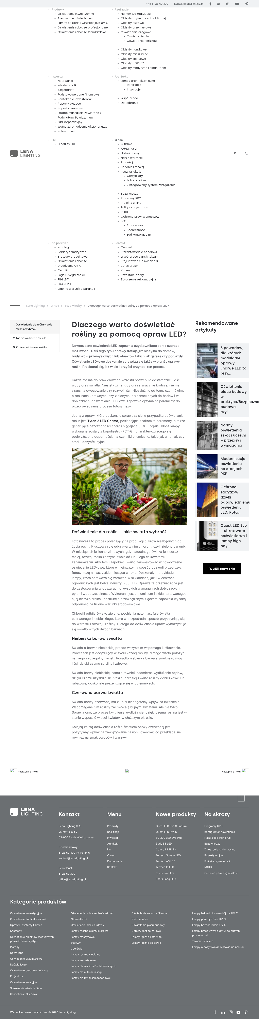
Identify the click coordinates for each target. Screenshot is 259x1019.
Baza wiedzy (212, 843)
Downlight (16, 952)
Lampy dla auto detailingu (87, 972)
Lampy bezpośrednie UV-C (209, 925)
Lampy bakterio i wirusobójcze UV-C (215, 913)
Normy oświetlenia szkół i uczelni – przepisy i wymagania (233, 435)
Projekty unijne (213, 855)
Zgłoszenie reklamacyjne (219, 849)
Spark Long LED (166, 878)
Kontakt (112, 867)
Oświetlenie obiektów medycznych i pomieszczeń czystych (32, 939)
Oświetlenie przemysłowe (26, 958)
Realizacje (113, 831)
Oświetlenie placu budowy (87, 925)
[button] (247, 153)
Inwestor (112, 837)
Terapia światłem (202, 941)
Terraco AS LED (165, 861)
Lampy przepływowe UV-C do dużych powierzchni (216, 933)
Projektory (16, 976)
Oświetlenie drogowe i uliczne (29, 970)
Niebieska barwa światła (31, 338)
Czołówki (76, 948)
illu (109, 849)
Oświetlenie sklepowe (24, 994)
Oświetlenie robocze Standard (150, 913)
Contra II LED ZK (166, 849)
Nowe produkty (176, 814)
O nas (111, 855)
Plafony (14, 947)
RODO (208, 867)
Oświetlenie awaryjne (23, 982)
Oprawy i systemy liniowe (26, 925)
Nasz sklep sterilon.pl (217, 837)
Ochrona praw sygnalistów (221, 873)
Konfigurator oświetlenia (219, 831)
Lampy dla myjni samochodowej (90, 977)
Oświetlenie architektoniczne (28, 919)
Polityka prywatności (217, 861)
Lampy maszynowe (83, 936)
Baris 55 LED (164, 843)
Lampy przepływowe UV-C (209, 919)
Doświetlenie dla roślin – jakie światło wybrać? (34, 326)
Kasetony (16, 930)
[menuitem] (58, 10)
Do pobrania (114, 861)
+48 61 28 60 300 (157, 3)
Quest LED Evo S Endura (171, 826)
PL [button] (235, 153)
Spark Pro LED (165, 873)
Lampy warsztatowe (83, 960)
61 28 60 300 (67, 873)
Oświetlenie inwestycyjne (26, 913)
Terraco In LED (165, 867)
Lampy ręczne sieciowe (85, 954)
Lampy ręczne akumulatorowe (89, 930)
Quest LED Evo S (166, 831)
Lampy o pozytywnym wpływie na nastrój (218, 947)
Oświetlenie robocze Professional (92, 913)
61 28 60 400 (67, 852)
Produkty (112, 826)
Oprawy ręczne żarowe (146, 930)
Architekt (112, 843)
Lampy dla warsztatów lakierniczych (93, 966)
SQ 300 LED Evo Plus (169, 837)
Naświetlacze (18, 964)
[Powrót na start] (25, 153)
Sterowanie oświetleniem (26, 988)
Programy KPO (213, 826)
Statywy (76, 942)
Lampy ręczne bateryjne (147, 936)
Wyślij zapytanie (222, 569)
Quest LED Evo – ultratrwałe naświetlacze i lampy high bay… (234, 535)
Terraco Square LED (168, 855)
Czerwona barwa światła (31, 347)
